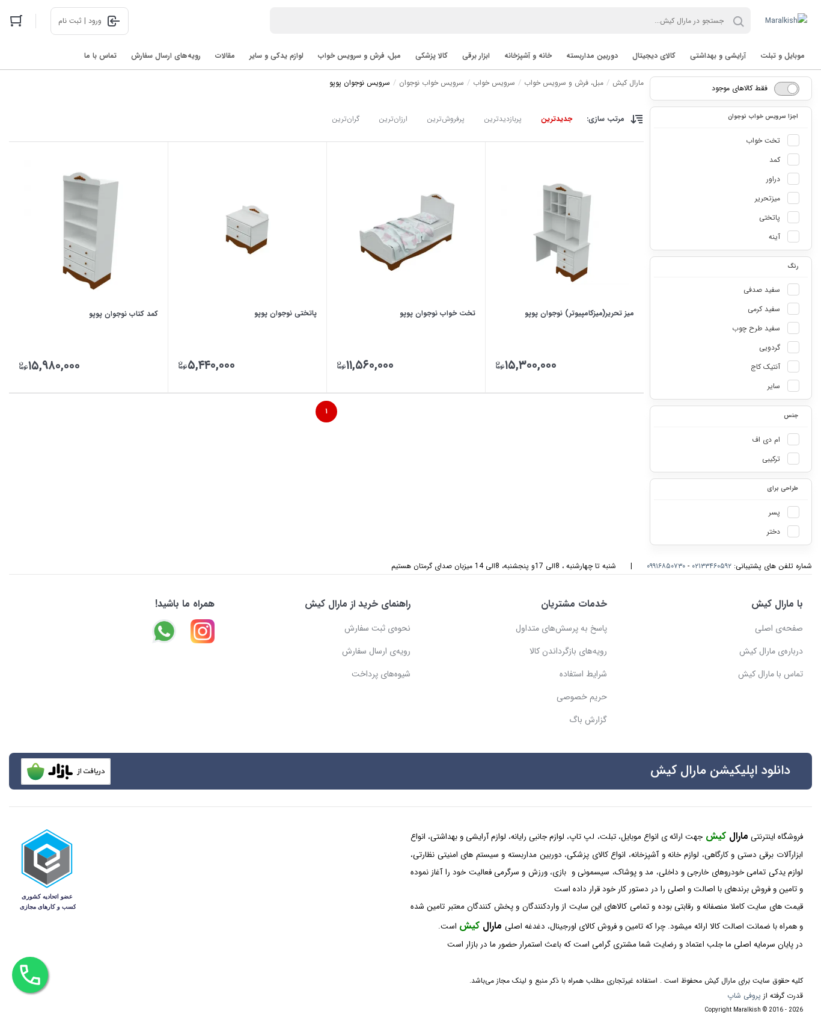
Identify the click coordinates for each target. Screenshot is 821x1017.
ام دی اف (766, 439)
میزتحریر (767, 198)
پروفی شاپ (744, 995)
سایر (774, 386)
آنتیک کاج (765, 366)
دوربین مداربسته (592, 55)
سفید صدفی (761, 289)
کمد (774, 159)
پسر (774, 512)
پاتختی (769, 217)
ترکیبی (771, 459)
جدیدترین (556, 119)
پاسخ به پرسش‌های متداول (561, 628)
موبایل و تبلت (782, 55)
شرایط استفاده (583, 674)
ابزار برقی (476, 55)
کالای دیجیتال (654, 55)
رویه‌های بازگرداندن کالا (568, 651)
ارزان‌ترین (393, 119)
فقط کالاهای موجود (740, 88)
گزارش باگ (588, 719)
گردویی (769, 347)
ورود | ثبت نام (80, 20)
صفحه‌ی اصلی (779, 628)
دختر (773, 531)
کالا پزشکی (431, 55)
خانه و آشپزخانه (528, 55)
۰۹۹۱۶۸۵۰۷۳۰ (666, 566)
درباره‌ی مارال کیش (771, 651)
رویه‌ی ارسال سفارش (376, 651)
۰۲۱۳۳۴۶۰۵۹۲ (711, 566)
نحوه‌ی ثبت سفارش (377, 628)
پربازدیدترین (503, 119)
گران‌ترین (345, 119)
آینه (774, 237)
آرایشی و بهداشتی (718, 55)
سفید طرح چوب (756, 328)
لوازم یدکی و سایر (276, 55)
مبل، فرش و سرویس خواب (359, 55)
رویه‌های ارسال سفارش (166, 55)
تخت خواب (763, 140)
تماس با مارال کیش (770, 674)
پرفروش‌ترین (446, 119)
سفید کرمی (764, 309)
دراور (773, 179)
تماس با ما (100, 55)
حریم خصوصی (582, 696)
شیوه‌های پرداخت (381, 674)
